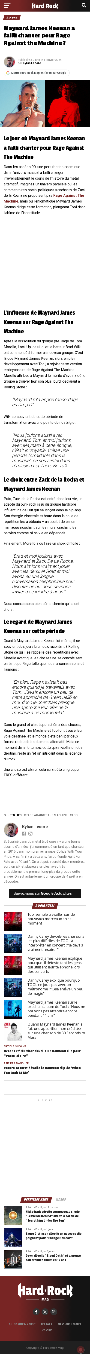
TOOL (75, 815)
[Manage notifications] (80, 1349)
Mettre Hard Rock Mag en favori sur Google (38, 72)
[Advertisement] (45, 1148)
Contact (47, 1330)
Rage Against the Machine (46, 815)
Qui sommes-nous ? (22, 1324)
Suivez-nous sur (42, 893)
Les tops (46, 1324)
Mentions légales (69, 1324)
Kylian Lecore (32, 63)
